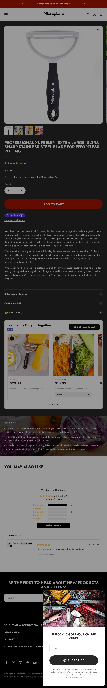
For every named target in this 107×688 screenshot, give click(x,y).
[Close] (99, 595)
